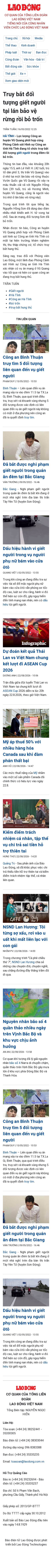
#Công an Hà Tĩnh (20, 299)
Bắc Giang (9, 489)
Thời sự (26, 52)
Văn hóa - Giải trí (34, 59)
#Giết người (16, 291)
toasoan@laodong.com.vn (27, 1461)
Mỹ (35, 773)
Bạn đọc (41, 52)
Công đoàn (12, 59)
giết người (24, 153)
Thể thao (11, 45)
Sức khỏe (33, 66)
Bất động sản (13, 66)
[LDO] (26, 339)
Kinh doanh (28, 45)
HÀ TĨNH (8, 136)
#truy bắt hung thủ (20, 307)
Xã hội (26, 38)
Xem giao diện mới (17, 81)
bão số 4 (14, 1063)
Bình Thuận (10, 388)
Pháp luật (11, 52)
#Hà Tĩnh (15, 295)
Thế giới (10, 73)
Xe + (23, 73)
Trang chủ (11, 38)
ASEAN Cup (10, 691)
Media (38, 38)
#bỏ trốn (14, 303)
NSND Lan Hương (23, 962)
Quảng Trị (9, 863)
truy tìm (29, 417)
